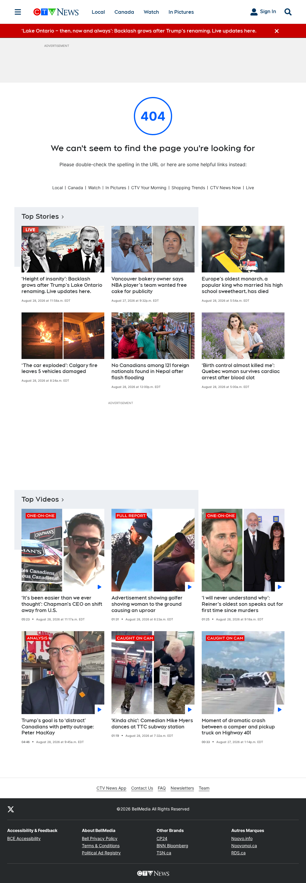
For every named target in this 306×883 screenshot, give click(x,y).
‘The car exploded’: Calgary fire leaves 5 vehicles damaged (59, 369)
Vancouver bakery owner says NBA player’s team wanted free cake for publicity (149, 285)
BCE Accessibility (24, 838)
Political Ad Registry (101, 852)
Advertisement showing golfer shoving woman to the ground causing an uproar (147, 604)
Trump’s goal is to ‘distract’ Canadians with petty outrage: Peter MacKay (58, 727)
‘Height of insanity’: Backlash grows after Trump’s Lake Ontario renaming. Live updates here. (62, 285)
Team (204, 787)
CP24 (162, 838)
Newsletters (182, 787)
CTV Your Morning (148, 187)
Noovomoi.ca (244, 845)
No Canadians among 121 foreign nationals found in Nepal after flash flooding (150, 372)
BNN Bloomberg (172, 845)
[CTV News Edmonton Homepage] (56, 12)
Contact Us (142, 787)
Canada (124, 12)
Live (250, 187)
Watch (151, 12)
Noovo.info (242, 838)
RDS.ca (238, 852)
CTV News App (111, 787)
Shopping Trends (188, 187)
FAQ (162, 787)
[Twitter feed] (10, 809)
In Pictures (181, 12)
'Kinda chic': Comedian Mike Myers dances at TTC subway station (152, 724)
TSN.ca (164, 852)
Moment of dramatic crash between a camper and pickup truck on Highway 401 (238, 727)
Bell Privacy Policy (99, 838)
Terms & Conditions (101, 845)
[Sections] (18, 12)
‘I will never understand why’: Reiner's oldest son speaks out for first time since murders (242, 604)
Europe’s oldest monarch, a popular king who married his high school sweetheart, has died (242, 285)
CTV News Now (225, 187)
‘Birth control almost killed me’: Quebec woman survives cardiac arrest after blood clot (241, 372)
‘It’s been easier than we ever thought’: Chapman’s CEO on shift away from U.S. (62, 604)
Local (98, 12)
